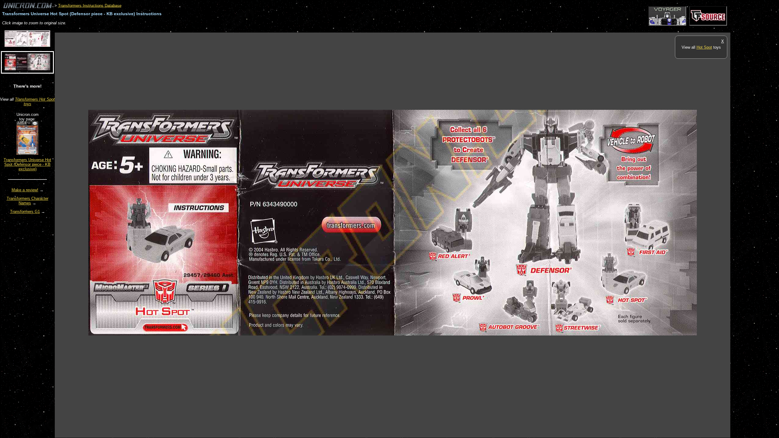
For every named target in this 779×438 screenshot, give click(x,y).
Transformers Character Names (27, 200)
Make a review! (25, 190)
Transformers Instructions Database (89, 5)
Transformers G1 (25, 211)
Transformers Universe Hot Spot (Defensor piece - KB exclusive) (27, 164)
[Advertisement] (165, 29)
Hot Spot (704, 47)
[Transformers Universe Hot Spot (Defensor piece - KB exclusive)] (27, 153)
